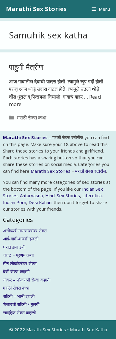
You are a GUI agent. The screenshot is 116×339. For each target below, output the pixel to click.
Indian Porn (14, 202)
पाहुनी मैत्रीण (26, 67)
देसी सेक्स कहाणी (16, 271)
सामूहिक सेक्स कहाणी (19, 312)
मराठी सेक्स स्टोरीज (90, 171)
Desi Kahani (40, 202)
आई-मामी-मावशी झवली (20, 239)
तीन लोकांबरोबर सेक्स (20, 263)
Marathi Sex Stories (36, 9)
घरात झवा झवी (14, 247)
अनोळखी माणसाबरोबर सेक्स (25, 231)
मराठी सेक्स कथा (31, 117)
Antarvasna (31, 195)
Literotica (92, 195)
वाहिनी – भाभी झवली (19, 296)
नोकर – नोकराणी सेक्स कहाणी (26, 280)
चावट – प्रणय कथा (18, 255)
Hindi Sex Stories (62, 195)
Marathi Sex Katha (88, 329)
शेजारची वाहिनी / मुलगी (21, 304)
